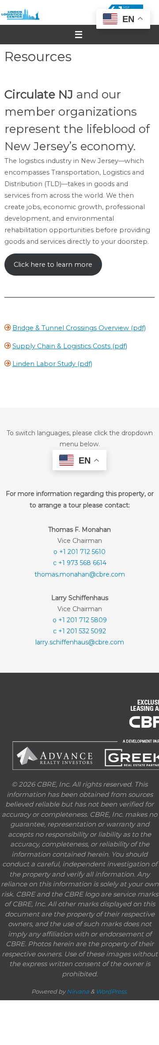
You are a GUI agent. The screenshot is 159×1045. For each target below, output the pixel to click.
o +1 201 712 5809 (80, 620)
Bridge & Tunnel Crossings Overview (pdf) (79, 328)
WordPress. (112, 990)
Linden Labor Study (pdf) (52, 364)
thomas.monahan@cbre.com (79, 574)
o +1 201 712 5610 (79, 551)
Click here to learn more (53, 265)
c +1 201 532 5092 (79, 631)
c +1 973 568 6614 (79, 562)
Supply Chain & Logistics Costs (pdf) (69, 346)
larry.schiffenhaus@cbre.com (79, 642)
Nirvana (78, 990)
